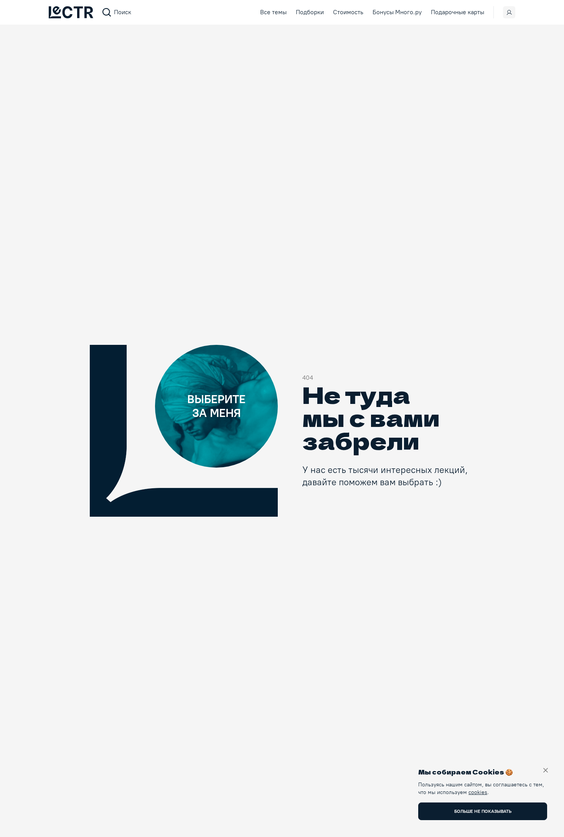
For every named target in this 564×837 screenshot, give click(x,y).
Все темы (273, 12)
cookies (477, 792)
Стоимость (348, 12)
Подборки (310, 12)
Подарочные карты (457, 12)
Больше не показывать (482, 811)
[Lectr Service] (71, 12)
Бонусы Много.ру (397, 12)
